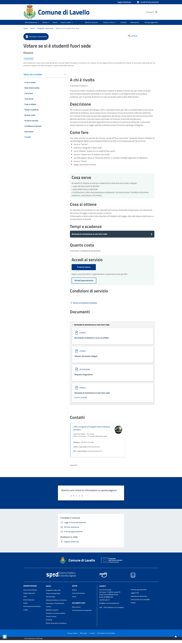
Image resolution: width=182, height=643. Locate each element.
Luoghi (25, 610)
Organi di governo (29, 593)
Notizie (74, 590)
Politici (25, 603)
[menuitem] (91, 22)
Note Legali (83, 633)
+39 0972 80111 (104, 600)
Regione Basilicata (124, 2)
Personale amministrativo (32, 606)
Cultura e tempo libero (53, 593)
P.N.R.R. (133, 603)
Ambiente (49, 620)
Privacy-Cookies (72, 633)
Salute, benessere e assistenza (56, 623)
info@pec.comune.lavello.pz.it (109, 603)
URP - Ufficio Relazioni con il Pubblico (111, 607)
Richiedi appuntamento (84, 280)
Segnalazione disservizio (139, 596)
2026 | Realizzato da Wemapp (33, 638)
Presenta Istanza (83, 267)
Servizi (32, 28)
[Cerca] (156, 12)
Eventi (74, 596)
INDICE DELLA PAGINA (33, 74)
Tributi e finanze (51, 616)
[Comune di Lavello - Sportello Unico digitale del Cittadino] (29, 11)
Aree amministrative (30, 590)
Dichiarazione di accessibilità (140, 599)
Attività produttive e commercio (56, 600)
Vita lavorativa (50, 596)
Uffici (25, 596)
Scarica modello (80, 397)
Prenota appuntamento (138, 589)
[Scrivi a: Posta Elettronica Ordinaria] (114, 605)
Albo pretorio (76, 607)
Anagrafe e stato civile (45, 28)
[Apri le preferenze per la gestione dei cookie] (5, 637)
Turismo (48, 606)
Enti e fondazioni (28, 600)
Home (25, 28)
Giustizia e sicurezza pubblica (55, 613)
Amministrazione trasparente (82, 610)
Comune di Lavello (64, 12)
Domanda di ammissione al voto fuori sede (89, 234)
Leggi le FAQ (135, 593)
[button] (148, 2)
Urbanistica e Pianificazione (55, 603)
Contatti (102, 586)
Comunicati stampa (78, 593)
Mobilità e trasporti (52, 610)
